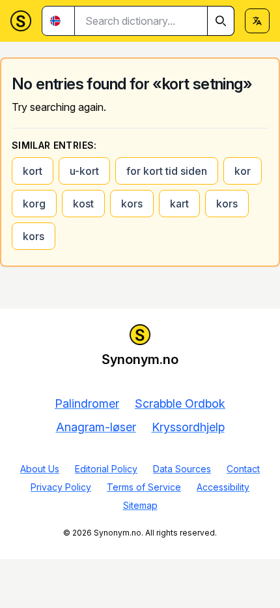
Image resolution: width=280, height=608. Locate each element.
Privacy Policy (61, 487)
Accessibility (223, 487)
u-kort (84, 170)
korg (34, 203)
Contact (243, 468)
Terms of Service (144, 487)
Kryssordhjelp (188, 427)
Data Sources (182, 468)
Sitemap (140, 505)
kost (83, 203)
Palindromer (87, 403)
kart (179, 203)
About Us (39, 468)
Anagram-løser (96, 427)
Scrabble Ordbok (180, 403)
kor (242, 170)
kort (32, 170)
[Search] (220, 21)
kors (132, 203)
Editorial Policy (106, 468)
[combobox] (154, 21)
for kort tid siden (166, 170)
